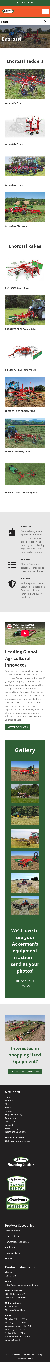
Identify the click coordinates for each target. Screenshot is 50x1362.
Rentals (8, 1111)
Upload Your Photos (25, 983)
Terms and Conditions (15, 1131)
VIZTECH (30, 1358)
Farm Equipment (13, 1230)
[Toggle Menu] (45, 11)
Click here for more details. (18, 1141)
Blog (7, 1104)
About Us (9, 1100)
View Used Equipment (25, 1071)
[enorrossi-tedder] (25, 802)
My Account (10, 1121)
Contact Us (10, 1118)
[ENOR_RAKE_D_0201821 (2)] (25, 869)
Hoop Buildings (12, 1252)
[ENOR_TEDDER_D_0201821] (25, 779)
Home (8, 1097)
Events (8, 1107)
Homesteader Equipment (17, 1241)
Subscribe (10, 1125)
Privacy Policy (11, 1128)
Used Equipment (13, 1236)
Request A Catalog (14, 1114)
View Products (18, 727)
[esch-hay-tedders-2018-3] (25, 847)
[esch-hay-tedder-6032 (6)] (25, 824)
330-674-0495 (26, 2)
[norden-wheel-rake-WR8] (25, 891)
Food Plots (10, 1247)
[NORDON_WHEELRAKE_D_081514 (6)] (25, 914)
